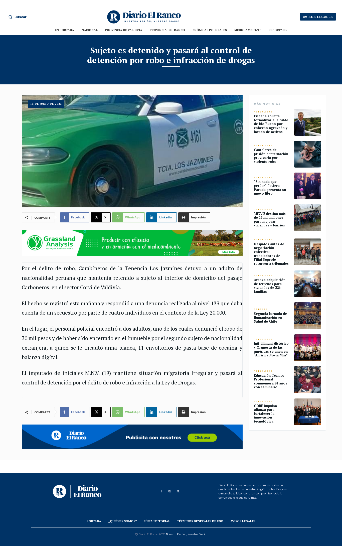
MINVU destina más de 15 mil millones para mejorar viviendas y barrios (270, 219)
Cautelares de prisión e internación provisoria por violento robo (271, 156)
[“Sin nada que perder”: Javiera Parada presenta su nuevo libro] (307, 186)
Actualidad (263, 112)
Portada (261, 309)
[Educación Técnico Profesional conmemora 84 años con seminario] (307, 379)
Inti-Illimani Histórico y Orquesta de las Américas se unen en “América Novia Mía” (271, 349)
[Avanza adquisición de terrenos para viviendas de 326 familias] (307, 283)
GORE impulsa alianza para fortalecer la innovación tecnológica (265, 413)
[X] (178, 491)
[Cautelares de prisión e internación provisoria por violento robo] (307, 154)
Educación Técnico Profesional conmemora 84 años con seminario (270, 381)
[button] (16, 17)
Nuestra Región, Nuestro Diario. (186, 534)
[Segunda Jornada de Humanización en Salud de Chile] (307, 315)
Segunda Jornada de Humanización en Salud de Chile (270, 317)
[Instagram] (170, 491)
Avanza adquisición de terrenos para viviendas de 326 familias (269, 286)
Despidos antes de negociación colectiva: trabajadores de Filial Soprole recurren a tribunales (271, 254)
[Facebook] (161, 491)
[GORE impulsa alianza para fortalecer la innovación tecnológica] (307, 411)
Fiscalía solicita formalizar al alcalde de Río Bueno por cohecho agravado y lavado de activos (271, 124)
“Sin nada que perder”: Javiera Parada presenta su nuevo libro (270, 187)
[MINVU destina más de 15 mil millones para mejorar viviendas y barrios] (307, 217)
